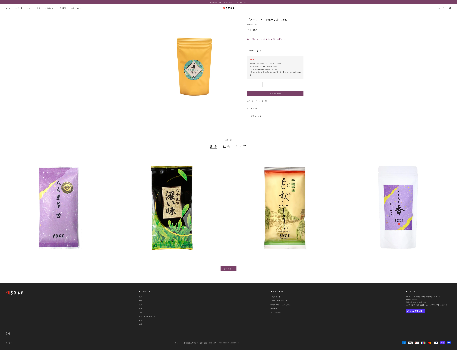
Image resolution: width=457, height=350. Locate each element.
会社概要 (63, 8)
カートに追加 (275, 93)
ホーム (8, 8)
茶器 (38, 8)
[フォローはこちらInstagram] (8, 333)
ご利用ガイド (50, 8)
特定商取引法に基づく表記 (281, 305)
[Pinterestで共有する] (263, 101)
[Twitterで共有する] (259, 101)
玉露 (140, 301)
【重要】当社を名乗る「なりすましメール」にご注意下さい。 (228, 2)
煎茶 (214, 146)
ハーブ (241, 146)
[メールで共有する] (266, 101)
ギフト (29, 8)
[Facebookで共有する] (256, 101)
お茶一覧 (18, 8)
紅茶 (227, 146)
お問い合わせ (76, 8)
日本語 (8, 343)
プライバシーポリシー (279, 301)
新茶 (140, 297)
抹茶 (140, 308)
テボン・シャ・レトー (147, 316)
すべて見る (228, 269)
